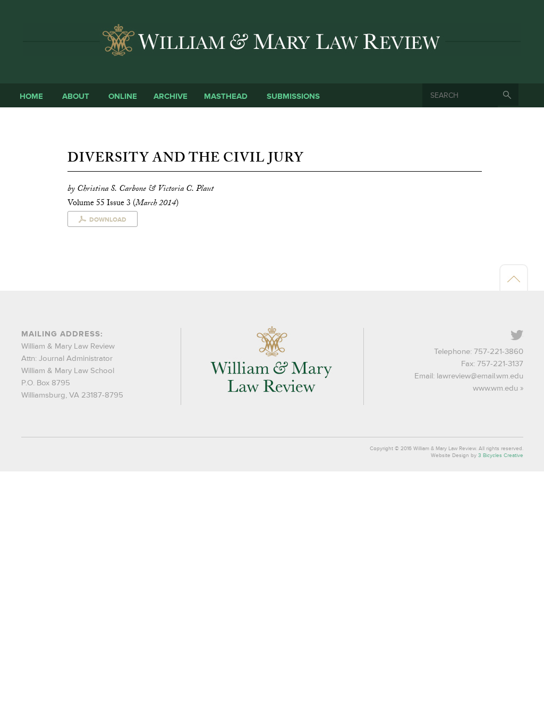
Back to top (513, 278)
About (75, 96)
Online (122, 96)
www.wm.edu (495, 388)
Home (31, 96)
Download (107, 220)
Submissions (293, 96)
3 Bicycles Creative (500, 455)
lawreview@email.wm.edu (480, 376)
